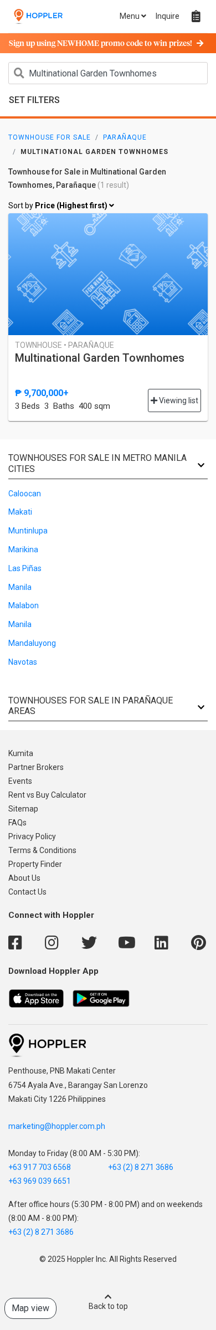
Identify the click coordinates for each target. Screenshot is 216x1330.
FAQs (17, 822)
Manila (20, 587)
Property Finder (35, 864)
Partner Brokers (36, 767)
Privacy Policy (32, 836)
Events (20, 781)
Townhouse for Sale (49, 137)
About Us (24, 878)
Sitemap (23, 808)
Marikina (23, 549)
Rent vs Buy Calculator (47, 794)
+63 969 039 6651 (39, 1181)
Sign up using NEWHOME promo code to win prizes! (100, 44)
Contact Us (27, 891)
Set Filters (34, 100)
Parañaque (125, 137)
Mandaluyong (32, 643)
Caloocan (24, 493)
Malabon (23, 605)
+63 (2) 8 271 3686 (140, 1167)
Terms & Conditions (42, 850)
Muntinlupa (28, 530)
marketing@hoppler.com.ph (56, 1126)
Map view (30, 1308)
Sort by (58, 205)
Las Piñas (25, 568)
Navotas (22, 662)
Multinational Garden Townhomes (99, 357)
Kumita (20, 753)
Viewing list (177, 400)
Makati (20, 511)
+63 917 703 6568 (39, 1167)
